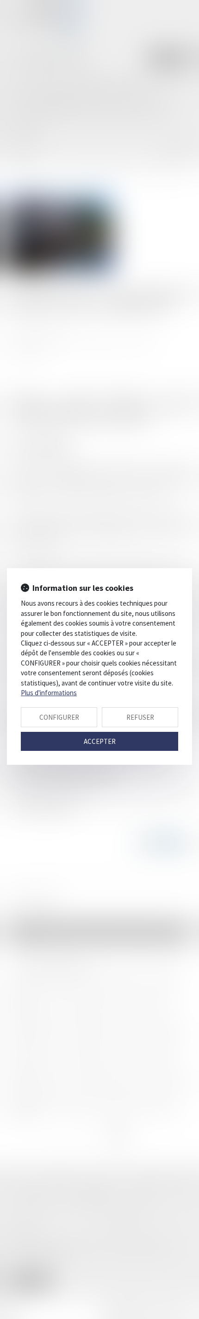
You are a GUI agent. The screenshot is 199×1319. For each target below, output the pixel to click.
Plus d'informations (49, 692)
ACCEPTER (100, 741)
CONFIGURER (59, 717)
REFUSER (140, 717)
